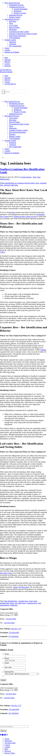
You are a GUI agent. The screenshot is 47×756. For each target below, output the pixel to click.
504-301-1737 (16, 629)
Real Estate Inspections (17, 36)
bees (13, 212)
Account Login (10, 743)
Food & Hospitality (21, 9)
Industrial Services (15, 15)
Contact (7, 50)
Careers (7, 64)
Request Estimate (6, 72)
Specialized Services (12, 19)
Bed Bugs (12, 21)
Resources (8, 741)
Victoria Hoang (25, 177)
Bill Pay (7, 62)
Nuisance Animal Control (18, 130)
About (7, 48)
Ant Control (13, 25)
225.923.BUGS (5, 70)
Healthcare (17, 11)
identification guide (7, 603)
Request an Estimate (12, 52)
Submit (3, 680)
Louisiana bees (31, 603)
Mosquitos (13, 29)
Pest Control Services (12, 3)
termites (43, 350)
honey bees (33, 601)
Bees (35, 177)
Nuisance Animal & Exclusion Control (23, 34)
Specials (7, 60)
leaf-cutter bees (20, 603)
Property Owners (20, 13)
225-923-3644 (9, 623)
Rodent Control (14, 17)
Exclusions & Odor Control (19, 32)
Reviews (8, 66)
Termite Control (10, 40)
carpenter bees (23, 601)
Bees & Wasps (14, 27)
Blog (6, 58)
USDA (2, 252)
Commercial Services (16, 7)
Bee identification (10, 601)
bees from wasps (6, 573)
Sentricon (12, 42)
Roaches (12, 134)
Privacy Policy (10, 753)
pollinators (14, 605)
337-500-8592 (13, 636)
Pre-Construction (15, 46)
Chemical (12, 44)
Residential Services (16, 5)
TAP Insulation (14, 38)
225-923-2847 (11, 619)
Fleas (11, 23)
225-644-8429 (14, 633)
